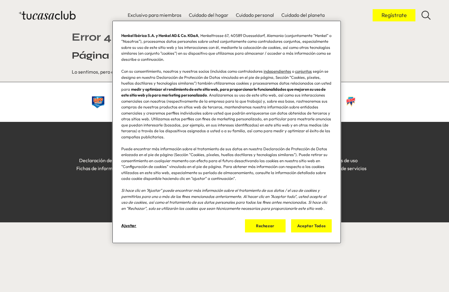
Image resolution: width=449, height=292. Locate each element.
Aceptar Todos (311, 225)
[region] (226, 131)
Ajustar (129, 225)
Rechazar (265, 225)
